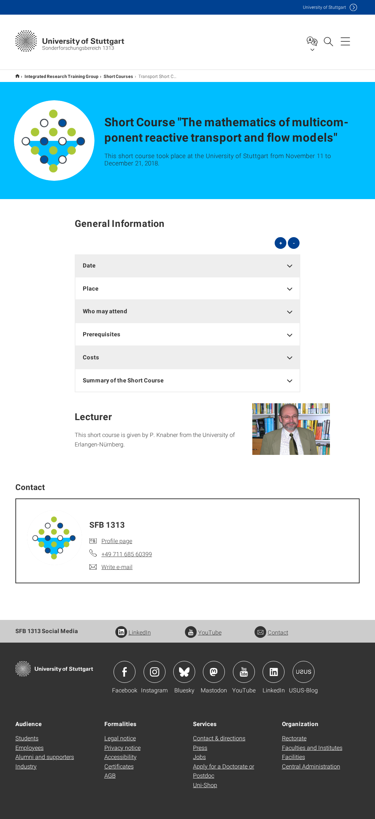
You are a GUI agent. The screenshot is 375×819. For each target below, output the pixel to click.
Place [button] (91, 288)
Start (17, 76)
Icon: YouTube (244, 672)
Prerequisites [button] (101, 334)
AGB (110, 775)
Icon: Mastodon (214, 672)
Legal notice (120, 738)
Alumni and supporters (44, 756)
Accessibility (120, 756)
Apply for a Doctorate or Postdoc (223, 770)
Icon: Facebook (124, 672)
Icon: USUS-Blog (304, 672)
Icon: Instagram (155, 672)
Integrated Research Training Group (62, 76)
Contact (278, 632)
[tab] (187, 265)
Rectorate (294, 738)
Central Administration (311, 766)
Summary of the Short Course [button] (123, 380)
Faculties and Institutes (312, 747)
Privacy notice (122, 747)
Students (26, 738)
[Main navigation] (345, 41)
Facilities (293, 756)
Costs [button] (91, 357)
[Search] (328, 41)
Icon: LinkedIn (274, 672)
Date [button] (89, 265)
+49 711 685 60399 (126, 554)
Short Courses (118, 76)
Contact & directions (219, 738)
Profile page (116, 541)
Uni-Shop (205, 785)
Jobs (199, 756)
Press (200, 747)
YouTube (210, 632)
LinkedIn (140, 632)
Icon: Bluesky (184, 672)
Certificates (119, 766)
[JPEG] (291, 429)
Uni (324, 7)
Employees (29, 747)
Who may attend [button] (105, 311)
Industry (26, 766)
